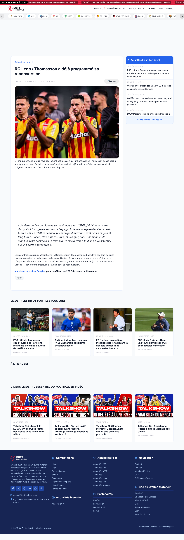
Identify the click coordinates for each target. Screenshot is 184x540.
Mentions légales (142, 471)
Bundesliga (57, 478)
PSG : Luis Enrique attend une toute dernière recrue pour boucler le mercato (152, 343)
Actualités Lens (100, 478)
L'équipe (138, 467)
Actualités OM (99, 467)
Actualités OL (99, 474)
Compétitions (114, 8)
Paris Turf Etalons (142, 514)
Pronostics (135, 8)
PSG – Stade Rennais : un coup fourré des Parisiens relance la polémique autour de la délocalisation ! (148, 73)
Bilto (137, 504)
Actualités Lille (99, 481)
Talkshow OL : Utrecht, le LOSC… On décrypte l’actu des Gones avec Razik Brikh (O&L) (28, 430)
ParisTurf (139, 493)
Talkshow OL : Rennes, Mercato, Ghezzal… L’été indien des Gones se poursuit (110, 430)
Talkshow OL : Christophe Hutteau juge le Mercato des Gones (154, 429)
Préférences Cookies (144, 478)
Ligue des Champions (61, 481)
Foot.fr (96, 511)
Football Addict (100, 507)
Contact (138, 464)
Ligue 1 (19, 278)
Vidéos (151, 8)
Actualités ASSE (100, 471)
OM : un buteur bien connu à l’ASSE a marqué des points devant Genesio (71, 343)
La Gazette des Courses (145, 497)
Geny (137, 511)
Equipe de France (59, 488)
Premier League (59, 471)
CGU (137, 474)
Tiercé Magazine (142, 507)
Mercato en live (58, 504)
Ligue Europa (58, 485)
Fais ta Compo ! (166, 8)
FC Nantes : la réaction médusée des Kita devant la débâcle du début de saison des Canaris (114, 2)
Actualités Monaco (101, 485)
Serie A (55, 474)
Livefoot (96, 500)
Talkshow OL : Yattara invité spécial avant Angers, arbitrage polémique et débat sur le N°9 (71, 430)
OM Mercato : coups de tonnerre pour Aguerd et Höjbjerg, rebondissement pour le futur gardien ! (149, 101)
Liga (54, 467)
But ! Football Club (28, 81)
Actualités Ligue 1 (24, 62)
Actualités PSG (99, 464)
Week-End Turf (141, 500)
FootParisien (98, 504)
